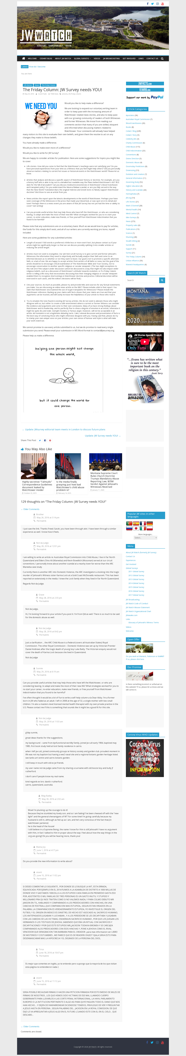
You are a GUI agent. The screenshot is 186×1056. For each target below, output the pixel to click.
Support (129, 249)
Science (129, 233)
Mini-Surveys (131, 217)
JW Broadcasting (111, 58)
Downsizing (130, 170)
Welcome (32, 58)
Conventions (131, 154)
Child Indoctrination (134, 150)
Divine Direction (132, 158)
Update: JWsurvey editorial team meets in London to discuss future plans (63, 429)
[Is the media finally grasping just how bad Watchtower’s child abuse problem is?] (68, 454)
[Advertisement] (145, 426)
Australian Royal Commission (138, 119)
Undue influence (132, 260)
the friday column (75, 94)
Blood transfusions (133, 123)
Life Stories (28, 85)
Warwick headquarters (135, 264)
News (37, 85)
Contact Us (152, 58)
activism (65, 94)
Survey (128, 252)
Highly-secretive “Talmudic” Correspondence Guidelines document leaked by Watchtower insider (37, 485)
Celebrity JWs (131, 139)
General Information (134, 178)
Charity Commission (134, 143)
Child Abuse (130, 147)
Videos (97, 58)
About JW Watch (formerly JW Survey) (141, 552)
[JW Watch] (93, 7)
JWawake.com (131, 615)
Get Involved (129, 58)
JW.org (128, 198)
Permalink (41, 520)
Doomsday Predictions (135, 166)
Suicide (129, 245)
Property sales (132, 225)
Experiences (131, 560)
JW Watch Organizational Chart (138, 611)
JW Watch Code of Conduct (137, 603)
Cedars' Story (131, 135)
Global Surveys (81, 58)
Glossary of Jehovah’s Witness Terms (143, 622)
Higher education (133, 186)
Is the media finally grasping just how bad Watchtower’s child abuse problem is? (70, 485)
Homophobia (131, 194)
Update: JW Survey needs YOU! (103, 435)
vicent (39, 872)
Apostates (130, 115)
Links (141, 58)
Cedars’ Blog (46, 58)
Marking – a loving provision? (43, 66)
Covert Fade (42, 94)
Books (128, 127)
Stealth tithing (131, 241)
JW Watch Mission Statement (138, 607)
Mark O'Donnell (132, 205)
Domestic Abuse (132, 162)
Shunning (129, 237)
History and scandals (134, 190)
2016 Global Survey (136, 591)
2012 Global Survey (136, 575)
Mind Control (131, 213)
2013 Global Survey (136, 579)
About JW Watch (63, 58)
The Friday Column (48, 85)
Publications (131, 229)
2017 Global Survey (136, 595)
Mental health (131, 209)
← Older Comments (30, 509)
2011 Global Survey (136, 571)
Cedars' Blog (131, 131)
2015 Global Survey (136, 587)
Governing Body (132, 182)
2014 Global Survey (136, 583)
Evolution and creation (135, 174)
